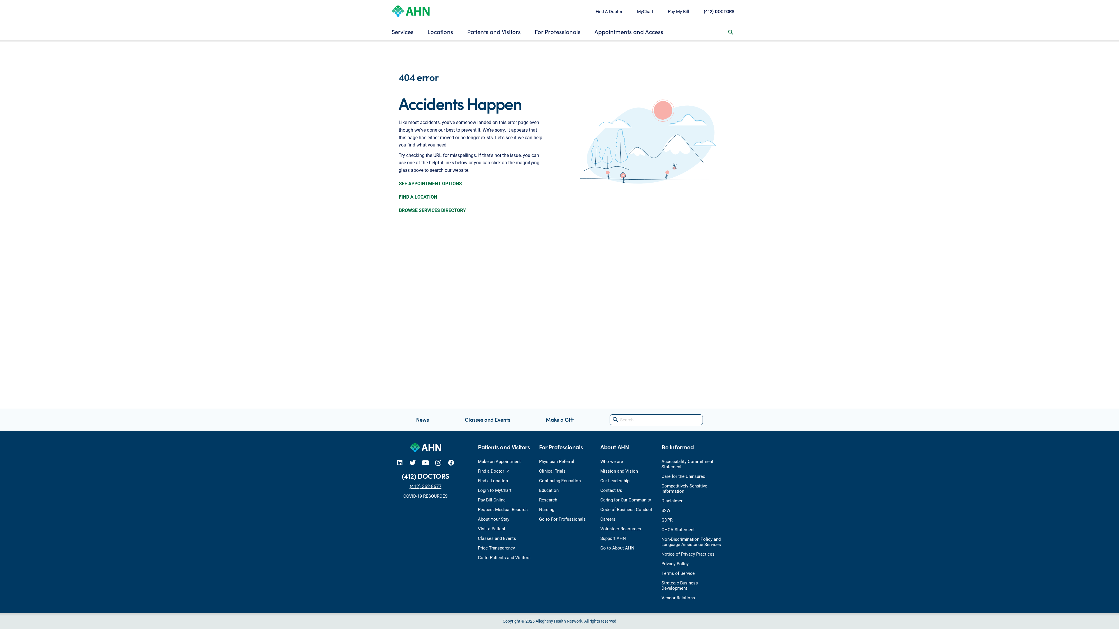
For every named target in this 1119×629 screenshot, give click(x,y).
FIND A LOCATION (418, 197)
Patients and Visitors (494, 31)
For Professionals (557, 31)
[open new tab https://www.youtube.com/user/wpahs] (425, 463)
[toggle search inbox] (730, 31)
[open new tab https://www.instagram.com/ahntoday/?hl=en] (438, 463)
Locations (440, 31)
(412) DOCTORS (719, 11)
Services (403, 31)
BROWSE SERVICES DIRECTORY (432, 210)
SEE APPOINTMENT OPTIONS (430, 183)
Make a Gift (560, 419)
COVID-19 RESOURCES (425, 496)
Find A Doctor (609, 11)
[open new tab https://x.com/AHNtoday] (412, 463)
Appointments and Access (628, 31)
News (422, 419)
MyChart (645, 11)
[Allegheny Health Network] (411, 11)
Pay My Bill (678, 11)
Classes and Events (487, 419)
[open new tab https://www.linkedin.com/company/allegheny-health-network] (399, 463)
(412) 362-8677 (425, 486)
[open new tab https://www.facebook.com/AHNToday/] (451, 463)
